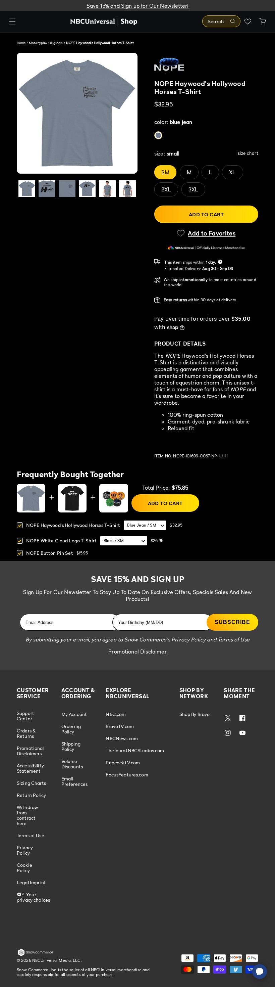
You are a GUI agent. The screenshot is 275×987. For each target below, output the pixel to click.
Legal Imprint (31, 882)
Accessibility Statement (30, 768)
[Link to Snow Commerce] (35, 954)
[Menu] (12, 21)
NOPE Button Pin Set (49, 553)
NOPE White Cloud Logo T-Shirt (61, 540)
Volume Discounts (72, 763)
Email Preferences (74, 781)
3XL (193, 189)
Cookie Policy (24, 867)
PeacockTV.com (123, 762)
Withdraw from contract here (27, 815)
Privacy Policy (25, 850)
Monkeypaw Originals (46, 43)
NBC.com (116, 714)
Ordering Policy (71, 728)
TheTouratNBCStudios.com (135, 750)
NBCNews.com (122, 738)
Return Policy (31, 795)
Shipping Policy (70, 746)
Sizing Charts (31, 783)
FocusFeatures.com (127, 774)
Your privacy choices (33, 897)
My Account (74, 714)
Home (21, 43)
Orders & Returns (26, 733)
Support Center (25, 716)
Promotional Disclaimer (137, 651)
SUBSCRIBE (232, 622)
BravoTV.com (120, 726)
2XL (166, 189)
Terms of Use (30, 835)
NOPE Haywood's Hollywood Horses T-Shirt (73, 525)
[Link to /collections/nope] (206, 66)
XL (232, 172)
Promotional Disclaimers (30, 750)
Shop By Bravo (194, 714)
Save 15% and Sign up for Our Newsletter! (137, 5)
